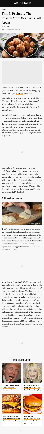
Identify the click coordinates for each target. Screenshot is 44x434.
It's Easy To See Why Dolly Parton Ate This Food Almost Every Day (32, 387)
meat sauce (19, 317)
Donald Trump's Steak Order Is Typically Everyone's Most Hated (11, 387)
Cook (4, 9)
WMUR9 (19, 93)
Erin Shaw (7, 27)
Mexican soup (28, 174)
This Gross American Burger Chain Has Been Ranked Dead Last (11, 418)
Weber (13, 171)
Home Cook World (20, 282)
